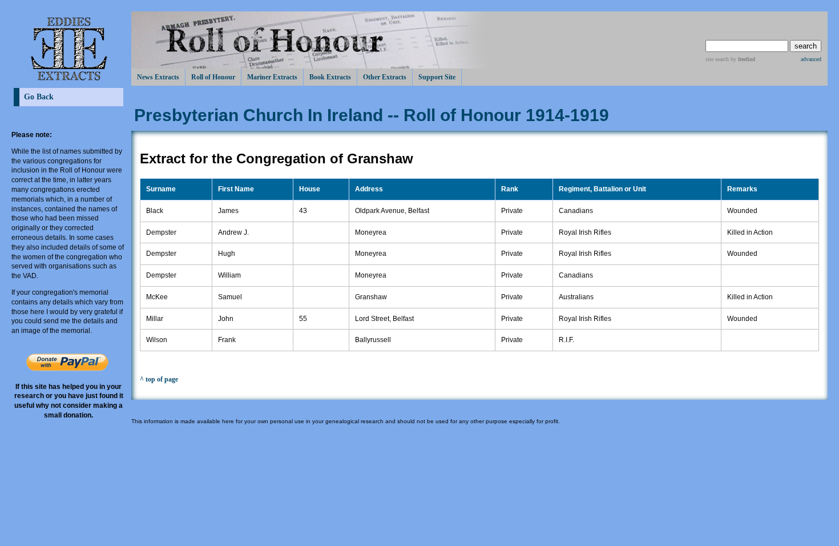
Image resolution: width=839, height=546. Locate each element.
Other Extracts (384, 77)
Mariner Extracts (272, 77)
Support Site (436, 77)
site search (717, 59)
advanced (811, 59)
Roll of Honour (213, 77)
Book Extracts (330, 77)
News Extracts (158, 77)
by (742, 59)
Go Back (39, 97)
